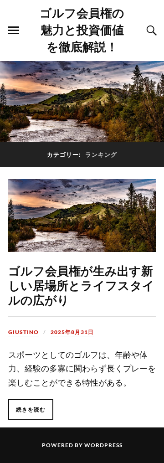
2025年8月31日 (72, 332)
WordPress (103, 445)
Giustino (23, 332)
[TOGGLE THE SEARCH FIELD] (150, 30)
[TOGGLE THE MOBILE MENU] (13, 30)
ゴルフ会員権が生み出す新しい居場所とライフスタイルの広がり (81, 284)
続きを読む (31, 409)
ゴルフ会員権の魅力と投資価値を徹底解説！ (82, 29)
